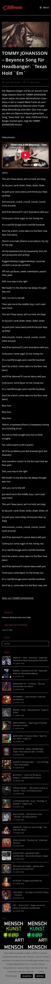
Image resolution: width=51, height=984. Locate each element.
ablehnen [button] (40, 976)
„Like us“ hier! (7, 630)
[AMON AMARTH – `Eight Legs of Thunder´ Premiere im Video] (6, 725)
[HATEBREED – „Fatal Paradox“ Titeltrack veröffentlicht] (6, 699)
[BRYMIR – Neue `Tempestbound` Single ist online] (6, 712)
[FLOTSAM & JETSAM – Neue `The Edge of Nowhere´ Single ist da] (6, 803)
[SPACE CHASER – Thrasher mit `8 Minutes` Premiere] (6, 842)
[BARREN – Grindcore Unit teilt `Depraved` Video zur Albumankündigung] (6, 673)
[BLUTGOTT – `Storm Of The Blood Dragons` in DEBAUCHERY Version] (6, 777)
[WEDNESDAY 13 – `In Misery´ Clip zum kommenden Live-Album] (6, 686)
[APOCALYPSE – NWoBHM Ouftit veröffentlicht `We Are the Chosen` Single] (6, 855)
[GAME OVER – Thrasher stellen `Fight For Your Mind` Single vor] (6, 738)
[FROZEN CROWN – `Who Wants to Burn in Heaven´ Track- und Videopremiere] (6, 790)
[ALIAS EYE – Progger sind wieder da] (6, 881)
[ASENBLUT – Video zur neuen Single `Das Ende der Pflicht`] (6, 829)
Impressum (36, 980)
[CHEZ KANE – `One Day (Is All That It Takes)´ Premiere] (6, 894)
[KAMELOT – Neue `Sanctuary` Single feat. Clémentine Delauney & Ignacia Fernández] (6, 660)
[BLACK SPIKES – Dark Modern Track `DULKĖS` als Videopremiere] (6, 816)
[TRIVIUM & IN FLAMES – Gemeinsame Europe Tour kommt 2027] (6, 868)
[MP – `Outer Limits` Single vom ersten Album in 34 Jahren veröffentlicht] (6, 907)
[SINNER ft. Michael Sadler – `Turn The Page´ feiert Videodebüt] (6, 764)
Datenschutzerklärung (20, 980)
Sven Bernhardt (12, 82)
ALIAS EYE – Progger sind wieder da (27, 880)
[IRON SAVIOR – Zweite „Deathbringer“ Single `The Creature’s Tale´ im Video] (6, 751)
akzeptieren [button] (26, 976)
